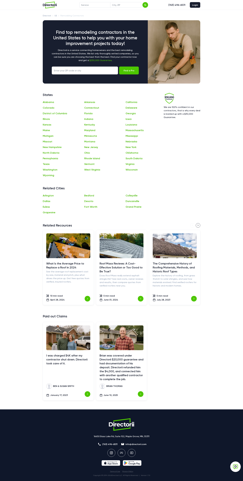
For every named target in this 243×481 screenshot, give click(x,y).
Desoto (88, 201)
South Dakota (134, 158)
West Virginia (92, 169)
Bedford (89, 195)
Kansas (47, 124)
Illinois (46, 119)
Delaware (131, 107)
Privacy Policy (127, 471)
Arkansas (89, 102)
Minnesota (90, 135)
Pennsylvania (50, 158)
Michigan (48, 135)
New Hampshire (52, 147)
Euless (46, 206)
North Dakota (51, 152)
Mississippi (132, 135)
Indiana (88, 119)
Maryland (89, 130)
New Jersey (91, 147)
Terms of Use (115, 471)
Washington (50, 169)
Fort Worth (90, 206)
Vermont (89, 164)
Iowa (128, 119)
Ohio (87, 152)
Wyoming (48, 175)
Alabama (48, 102)
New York (131, 147)
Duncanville (132, 201)
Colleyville (132, 195)
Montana (89, 141)
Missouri (47, 141)
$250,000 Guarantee (100, 60)
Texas (46, 164)
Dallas (46, 201)
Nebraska (131, 141)
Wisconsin (132, 169)
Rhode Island (92, 158)
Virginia (130, 164)
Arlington (48, 195)
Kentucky (89, 124)
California (131, 102)
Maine (46, 130)
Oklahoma (132, 152)
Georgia (131, 113)
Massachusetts (135, 130)
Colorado (48, 107)
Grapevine (49, 212)
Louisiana (131, 124)
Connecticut (91, 107)
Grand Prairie (133, 206)
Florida (88, 113)
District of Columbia (55, 113)
